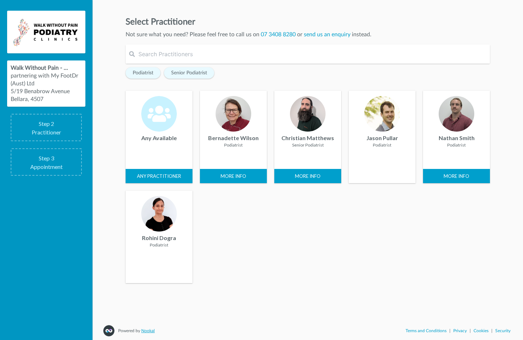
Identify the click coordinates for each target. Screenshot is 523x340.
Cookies (481, 331)
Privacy (460, 331)
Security (503, 331)
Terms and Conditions (426, 331)
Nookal (148, 331)
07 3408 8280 (278, 34)
